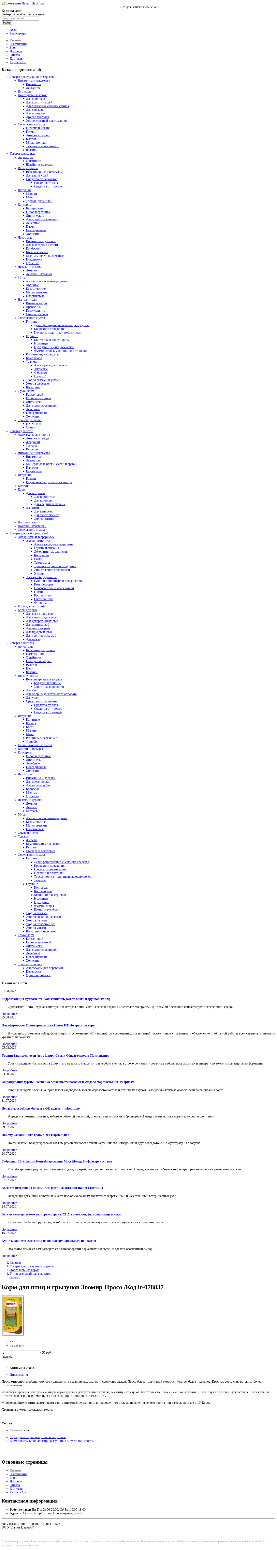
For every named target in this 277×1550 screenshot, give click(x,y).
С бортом (40, 372)
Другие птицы (44, 518)
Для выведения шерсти (42, 244)
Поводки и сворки (39, 661)
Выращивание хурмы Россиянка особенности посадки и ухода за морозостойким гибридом (68, 1082)
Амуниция (25, 157)
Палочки (32, 467)
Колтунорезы (43, 891)
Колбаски (32, 248)
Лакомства (33, 87)
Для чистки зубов (38, 785)
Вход (13, 29)
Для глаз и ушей (37, 175)
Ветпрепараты (28, 168)
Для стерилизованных (41, 219)
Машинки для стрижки (50, 895)
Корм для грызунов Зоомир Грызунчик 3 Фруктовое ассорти (52, 1440)
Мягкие (31, 730)
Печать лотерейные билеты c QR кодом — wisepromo (41, 1108)
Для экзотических (46, 515)
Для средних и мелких (49, 504)
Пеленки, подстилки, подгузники (57, 332)
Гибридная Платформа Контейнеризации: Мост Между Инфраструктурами (57, 1161)
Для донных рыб (37, 624)
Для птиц (32, 507)
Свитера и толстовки (40, 851)
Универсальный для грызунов (47, 120)
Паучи (30, 226)
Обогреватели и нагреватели (54, 588)
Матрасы (32, 811)
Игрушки (24, 91)
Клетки (31, 139)
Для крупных (43, 500)
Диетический (35, 402)
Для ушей (32, 697)
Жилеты (31, 840)
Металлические (36, 292)
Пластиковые (35, 296)
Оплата (15, 55)
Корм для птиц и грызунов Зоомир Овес (38, 1437)
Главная (15, 40)
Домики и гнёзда (37, 438)
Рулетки (31, 664)
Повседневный (36, 412)
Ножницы (41, 343)
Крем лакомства (37, 252)
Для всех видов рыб (40, 613)
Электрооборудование (41, 577)
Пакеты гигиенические (50, 869)
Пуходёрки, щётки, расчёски (54, 347)
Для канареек (43, 511)
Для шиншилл (36, 113)
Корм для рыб (27, 610)
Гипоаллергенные (38, 212)
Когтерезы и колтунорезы (52, 339)
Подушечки (34, 259)
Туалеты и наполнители (42, 146)
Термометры (42, 562)
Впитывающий (36, 303)
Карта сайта (18, 62)
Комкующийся (36, 310)
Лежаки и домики (30, 266)
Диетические (35, 215)
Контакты (16, 58)
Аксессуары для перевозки (44, 968)
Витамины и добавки (41, 241)
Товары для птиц (21, 431)
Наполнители (27, 299)
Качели (31, 478)
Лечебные (33, 223)
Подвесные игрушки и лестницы (49, 482)
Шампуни (33, 387)
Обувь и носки (28, 832)
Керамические (36, 288)
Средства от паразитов (41, 179)
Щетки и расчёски (46, 909)
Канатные (33, 719)
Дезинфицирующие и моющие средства (61, 325)
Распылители (43, 595)
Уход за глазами (36, 913)
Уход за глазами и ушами (43, 380)
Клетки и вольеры (30, 748)
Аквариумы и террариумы (36, 537)
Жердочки (33, 442)
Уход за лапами (36, 920)
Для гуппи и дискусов (41, 617)
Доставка (16, 51)
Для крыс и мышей (39, 102)
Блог (13, 47)
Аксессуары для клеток (34, 434)
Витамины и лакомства (34, 80)
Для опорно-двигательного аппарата (51, 694)
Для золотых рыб (38, 628)
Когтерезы (41, 887)
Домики (31, 270)
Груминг (32, 131)
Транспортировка (30, 420)
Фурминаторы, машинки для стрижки (60, 350)
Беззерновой (34, 394)
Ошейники (33, 161)
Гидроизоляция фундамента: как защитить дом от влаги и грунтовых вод (56, 999)
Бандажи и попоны (47, 683)
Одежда (23, 836)
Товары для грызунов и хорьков (32, 77)
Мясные (31, 792)
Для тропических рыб (41, 635)
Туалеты (32, 361)
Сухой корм (26, 391)
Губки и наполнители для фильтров (58, 580)
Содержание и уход (31, 124)
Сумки (30, 427)
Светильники (43, 599)
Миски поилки (36, 142)
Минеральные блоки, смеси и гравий (51, 464)
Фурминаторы (44, 905)
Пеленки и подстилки (49, 873)
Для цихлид (34, 639)
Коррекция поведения (49, 328)
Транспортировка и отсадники (55, 566)
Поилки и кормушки (32, 526)
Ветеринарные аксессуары (44, 171)
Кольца (31, 723)
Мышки (31, 193)
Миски (22, 277)
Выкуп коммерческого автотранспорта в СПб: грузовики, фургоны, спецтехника (61, 1214)
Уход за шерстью (37, 383)
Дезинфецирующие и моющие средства (61, 862)
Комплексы (34, 358)
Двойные (32, 285)
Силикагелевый (37, 314)
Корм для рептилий (31, 606)
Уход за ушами (36, 927)
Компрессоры (43, 584)
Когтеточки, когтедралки (43, 354)
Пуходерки (41, 902)
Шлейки (32, 150)
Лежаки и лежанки (39, 274)
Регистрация (18, 33)
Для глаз (32, 690)
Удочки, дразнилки (39, 201)
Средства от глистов (48, 186)
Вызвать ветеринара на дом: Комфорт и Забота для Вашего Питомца (52, 1187)
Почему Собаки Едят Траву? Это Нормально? (35, 1135)
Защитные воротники (49, 686)
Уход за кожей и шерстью (43, 916)
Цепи (29, 668)
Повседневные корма (32, 95)
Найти (7, 22)
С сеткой (40, 376)
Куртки (31, 847)
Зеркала (31, 445)
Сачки (38, 559)
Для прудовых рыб (39, 632)
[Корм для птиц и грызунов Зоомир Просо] (13, 1335)
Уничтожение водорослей (52, 570)
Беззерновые (34, 208)
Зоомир (15, 1277)
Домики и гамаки (38, 135)
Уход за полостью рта (40, 924)
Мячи (30, 197)
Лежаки (31, 807)
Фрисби (31, 741)
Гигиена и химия (37, 128)
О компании (18, 44)
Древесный (34, 307)
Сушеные (32, 263)
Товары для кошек (22, 153)
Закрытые (41, 369)
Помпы (39, 591)
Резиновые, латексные (41, 737)
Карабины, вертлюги (40, 650)
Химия (39, 573)
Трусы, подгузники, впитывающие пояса (62, 876)
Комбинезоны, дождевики (44, 843)
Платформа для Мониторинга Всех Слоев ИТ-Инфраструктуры (49, 1025)
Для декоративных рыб (42, 621)
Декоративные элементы (51, 551)
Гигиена (31, 321)
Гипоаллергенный (38, 398)
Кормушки (41, 555)
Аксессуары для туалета (50, 365)
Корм (21, 489)
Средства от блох (46, 182)
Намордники (35, 654)
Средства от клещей (48, 712)
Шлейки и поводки (39, 164)
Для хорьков (34, 109)
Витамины (33, 84)
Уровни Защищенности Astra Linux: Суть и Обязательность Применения (55, 1055)
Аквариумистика (38, 540)
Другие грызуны (37, 117)
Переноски (33, 423)
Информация (19, 1374)
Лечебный (33, 409)
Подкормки (34, 471)
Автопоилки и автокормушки (46, 281)
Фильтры (40, 602)
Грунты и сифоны (46, 548)
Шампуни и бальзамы (41, 931)
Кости (30, 727)
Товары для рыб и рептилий (29, 533)
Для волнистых (44, 496)
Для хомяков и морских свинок (47, 106)
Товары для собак (22, 643)
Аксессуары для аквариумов (53, 544)
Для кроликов (35, 98)
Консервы (25, 204)
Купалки (32, 449)
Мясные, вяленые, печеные (45, 255)
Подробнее (9, 1013)
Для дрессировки (38, 781)
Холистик (33, 234)
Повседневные (36, 230)
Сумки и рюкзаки (38, 975)
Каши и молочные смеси (35, 745)
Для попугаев (35, 493)
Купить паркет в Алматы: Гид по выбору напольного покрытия (49, 1240)
